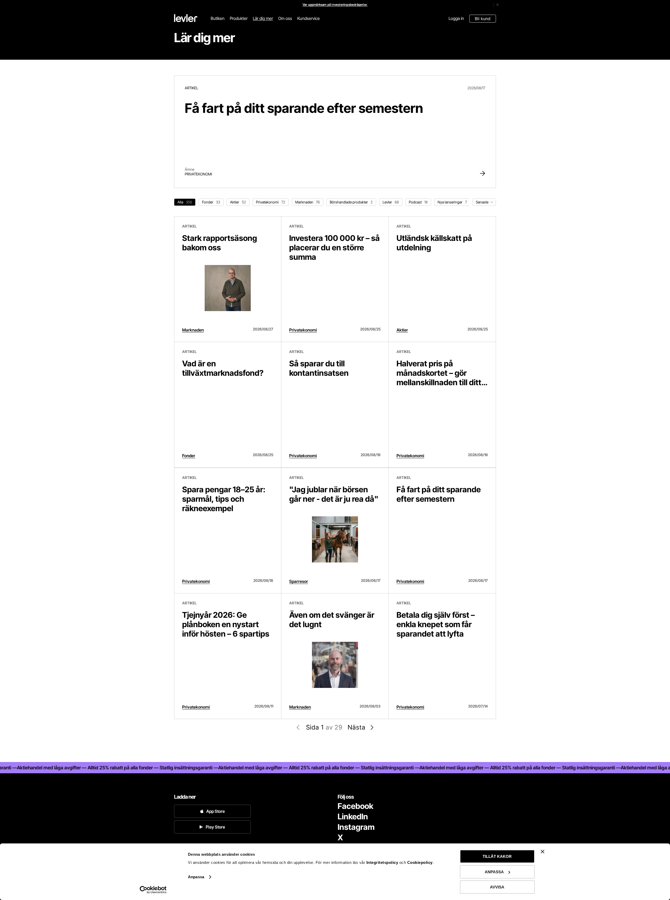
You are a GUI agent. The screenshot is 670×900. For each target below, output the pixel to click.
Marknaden (193, 330)
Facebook (355, 806)
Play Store (215, 827)
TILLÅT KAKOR (497, 856)
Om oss (285, 18)
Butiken (218, 18)
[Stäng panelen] (542, 851)
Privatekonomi (198, 174)
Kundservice (308, 18)
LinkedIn (353, 816)
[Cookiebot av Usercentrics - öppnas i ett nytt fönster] (153, 890)
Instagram (356, 827)
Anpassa (196, 877)
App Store (215, 811)
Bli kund (482, 18)
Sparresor (298, 581)
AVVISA (497, 887)
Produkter (239, 18)
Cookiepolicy (420, 862)
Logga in (456, 18)
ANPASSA (494, 872)
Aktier (402, 330)
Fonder (188, 455)
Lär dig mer (263, 18)
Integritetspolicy (382, 862)
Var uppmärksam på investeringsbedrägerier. (335, 5)
